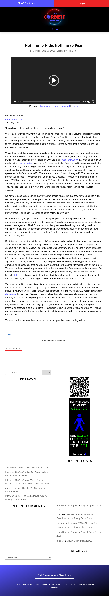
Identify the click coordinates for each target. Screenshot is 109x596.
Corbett (36, 51)
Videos (60, 51)
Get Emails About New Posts (54, 575)
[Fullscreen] (93, 101)
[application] (53, 80)
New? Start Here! (27, 3)
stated (16, 275)
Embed (75, 106)
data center (10, 294)
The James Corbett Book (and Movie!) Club (26, 467)
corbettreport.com (14, 119)
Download (65, 106)
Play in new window (48, 106)
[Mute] (88, 101)
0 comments (71, 51)
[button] (54, 80)
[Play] (14, 101)
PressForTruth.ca (69, 160)
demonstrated (25, 163)
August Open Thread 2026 (79, 541)
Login (82, 3)
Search (47, 372)
